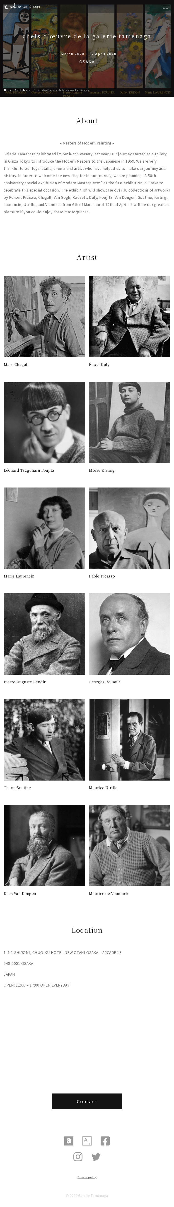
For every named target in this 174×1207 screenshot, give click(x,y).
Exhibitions (22, 90)
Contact (87, 1101)
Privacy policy (87, 1177)
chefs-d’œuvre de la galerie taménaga (63, 90)
